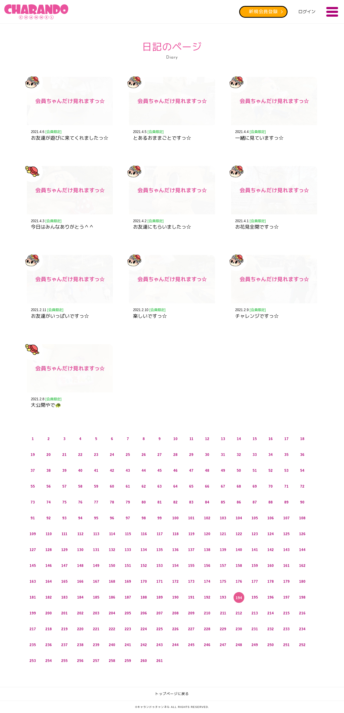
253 (33, 661)
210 (207, 613)
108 (302, 518)
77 (96, 502)
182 (48, 597)
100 (175, 518)
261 (159, 661)
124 (270, 534)
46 (175, 471)
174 (207, 581)
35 (286, 455)
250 (270, 645)
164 (48, 581)
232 (270, 629)
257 (96, 661)
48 (207, 471)
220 (80, 629)
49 (223, 471)
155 (191, 566)
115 (128, 534)
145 (33, 566)
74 (48, 502)
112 (80, 534)
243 (159, 645)
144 (302, 550)
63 (159, 486)
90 (302, 502)
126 (302, 534)
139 (223, 550)
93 (64, 518)
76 (80, 502)
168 (112, 581)
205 (128, 613)
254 (48, 661)
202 (80, 613)
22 (80, 455)
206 (144, 613)
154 (175, 566)
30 (207, 455)
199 (33, 613)
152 (144, 566)
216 (302, 613)
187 (128, 597)
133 (128, 550)
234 (302, 629)
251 (286, 645)
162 (302, 566)
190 (175, 597)
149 (96, 566)
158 (239, 566)
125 (286, 534)
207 (159, 613)
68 (239, 486)
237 (64, 645)
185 (96, 597)
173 (191, 581)
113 (96, 534)
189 (159, 597)
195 (255, 597)
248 (239, 645)
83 (191, 502)
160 (270, 566)
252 (302, 645)
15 (255, 439)
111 (64, 534)
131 (96, 550)
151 (128, 566)
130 (80, 550)
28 (175, 455)
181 (33, 597)
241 (128, 645)
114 (112, 534)
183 (64, 597)
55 (33, 486)
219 (64, 629)
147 (64, 566)
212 (239, 613)
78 (112, 502)
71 (286, 486)
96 (112, 518)
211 (223, 613)
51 (255, 471)
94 (80, 518)
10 (175, 439)
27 (159, 455)
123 (255, 534)
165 (64, 581)
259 (128, 661)
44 (144, 471)
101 (191, 518)
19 (33, 455)
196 (270, 597)
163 (33, 581)
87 (255, 502)
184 (80, 597)
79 (128, 502)
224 (144, 629)
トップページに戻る (172, 694)
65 (191, 486)
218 (48, 629)
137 (191, 550)
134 (144, 550)
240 (112, 645)
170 (144, 581)
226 (175, 629)
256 (80, 661)
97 (128, 518)
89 (286, 502)
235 (33, 645)
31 (223, 455)
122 (239, 534)
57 (64, 486)
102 (207, 518)
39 (64, 471)
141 (255, 550)
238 (80, 645)
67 (223, 486)
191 (191, 597)
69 (255, 486)
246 (207, 645)
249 (255, 645)
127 (33, 550)
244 (175, 645)
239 (96, 645)
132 (112, 550)
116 (144, 534)
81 (159, 502)
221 (96, 629)
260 (144, 661)
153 (159, 566)
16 (270, 439)
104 (239, 518)
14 (239, 439)
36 (302, 455)
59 (96, 486)
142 (270, 550)
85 (223, 502)
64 (175, 486)
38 (48, 471)
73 (33, 502)
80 (144, 502)
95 (96, 518)
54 (302, 471)
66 (207, 486)
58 (80, 486)
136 (175, 550)
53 (286, 471)
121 (223, 534)
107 (286, 518)
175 (223, 581)
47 (191, 471)
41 (96, 471)
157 (223, 566)
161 (286, 566)
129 (64, 550)
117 (160, 534)
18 (302, 439)
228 (207, 629)
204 (112, 613)
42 (112, 471)
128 (48, 550)
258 (112, 661)
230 (239, 629)
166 (80, 581)
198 (302, 597)
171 (159, 581)
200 (48, 613)
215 (286, 613)
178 (270, 581)
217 (33, 629)
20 (48, 455)
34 (270, 455)
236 (48, 645)
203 (96, 613)
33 (255, 455)
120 (207, 534)
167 (96, 581)
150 (112, 566)
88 (270, 502)
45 (159, 471)
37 (33, 471)
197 (286, 597)
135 (159, 550)
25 (128, 455)
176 (239, 581)
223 (128, 629)
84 (207, 502)
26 (144, 455)
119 (191, 534)
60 (112, 486)
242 (144, 645)
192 (207, 597)
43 (128, 471)
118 (176, 534)
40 (80, 471)
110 (49, 534)
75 (64, 502)
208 (175, 613)
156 (207, 566)
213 (255, 613)
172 (175, 581)
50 (239, 471)
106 (270, 518)
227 (191, 629)
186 (112, 597)
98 (144, 518)
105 (255, 518)
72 (302, 486)
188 (144, 597)
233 (286, 629)
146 (48, 566)
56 (48, 486)
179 (286, 581)
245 (191, 645)
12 (207, 439)
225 (159, 629)
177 (255, 581)
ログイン (307, 11)
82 (175, 502)
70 (270, 486)
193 (223, 597)
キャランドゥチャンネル (36, 11)
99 (159, 518)
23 (96, 455)
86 (239, 502)
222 (112, 629)
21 (64, 455)
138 (207, 550)
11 (191, 439)
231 (255, 629)
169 (128, 581)
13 (223, 439)
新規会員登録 (263, 11)
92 (48, 518)
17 (286, 439)
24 (112, 455)
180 (302, 581)
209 (191, 613)
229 (223, 629)
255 (64, 661)
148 (80, 566)
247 (223, 645)
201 (64, 613)
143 (286, 550)
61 (128, 486)
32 (239, 455)
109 (33, 534)
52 (270, 471)
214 (270, 613)
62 (144, 486)
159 (255, 566)
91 (33, 518)
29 (191, 455)
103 (223, 518)
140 (239, 550)
